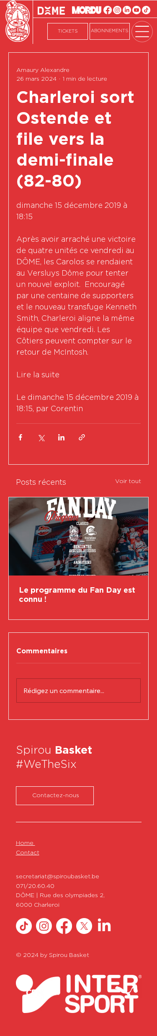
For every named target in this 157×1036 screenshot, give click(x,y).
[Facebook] (107, 10)
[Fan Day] (78, 536)
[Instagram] (117, 10)
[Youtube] (136, 10)
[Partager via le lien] (82, 437)
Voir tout (128, 481)
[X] (84, 926)
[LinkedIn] (127, 10)
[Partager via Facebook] (20, 437)
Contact (27, 853)
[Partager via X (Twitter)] (41, 437)
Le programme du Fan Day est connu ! (77, 595)
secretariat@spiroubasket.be (57, 877)
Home (25, 843)
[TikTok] (146, 10)
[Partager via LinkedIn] (61, 437)
